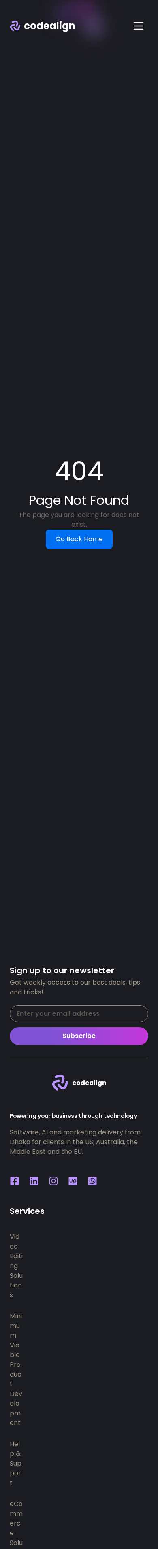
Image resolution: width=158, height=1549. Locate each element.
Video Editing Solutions (16, 1266)
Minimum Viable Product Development (16, 1369)
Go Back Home (79, 539)
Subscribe (79, 1035)
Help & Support (15, 1463)
